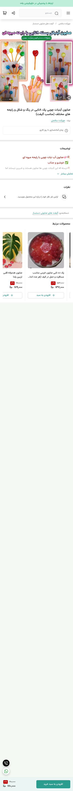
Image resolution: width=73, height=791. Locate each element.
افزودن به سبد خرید (53, 784)
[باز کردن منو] (67, 13)
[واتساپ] (6, 771)
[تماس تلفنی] (6, 763)
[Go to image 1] (10, 99)
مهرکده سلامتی (64, 23)
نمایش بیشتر (67, 174)
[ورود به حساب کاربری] (13, 13)
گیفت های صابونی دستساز (43, 23)
